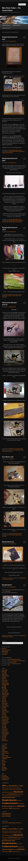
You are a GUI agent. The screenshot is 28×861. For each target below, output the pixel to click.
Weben (18, 808)
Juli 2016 (4, 724)
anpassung (4, 654)
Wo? (9, 665)
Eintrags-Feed (5, 776)
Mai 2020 (4, 687)
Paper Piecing (5, 755)
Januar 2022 (4, 674)
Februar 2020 (5, 690)
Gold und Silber (14, 789)
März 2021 (4, 678)
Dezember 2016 (5, 717)
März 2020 (4, 688)
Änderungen (4, 747)
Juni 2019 (4, 697)
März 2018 (4, 709)
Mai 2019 (4, 699)
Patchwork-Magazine (6, 757)
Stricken (4, 764)
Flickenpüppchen (5, 789)
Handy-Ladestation (9, 792)
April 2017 (4, 714)
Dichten (13, 534)
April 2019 (4, 700)
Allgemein (4, 745)
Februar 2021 (5, 680)
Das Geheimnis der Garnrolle (14, 659)
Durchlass (11, 787)
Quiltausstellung (21, 803)
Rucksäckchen (5, 651)
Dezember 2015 (5, 732)
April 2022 (4, 673)
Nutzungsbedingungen (11, 822)
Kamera (18, 794)
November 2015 (5, 733)
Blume (18, 785)
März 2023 (4, 671)
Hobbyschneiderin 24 (16, 25)
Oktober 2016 (5, 720)
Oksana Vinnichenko (6, 28)
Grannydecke (19, 789)
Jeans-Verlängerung (6, 650)
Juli (5, 794)
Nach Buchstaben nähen (8, 797)
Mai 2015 (4, 737)
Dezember (4, 787)
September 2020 (5, 684)
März (19, 795)
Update (7, 808)
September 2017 (5, 711)
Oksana (3, 591)
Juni (7, 794)
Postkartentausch (19, 220)
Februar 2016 (5, 729)
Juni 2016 (4, 726)
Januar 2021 (4, 681)
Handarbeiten (5, 751)
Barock (7, 785)
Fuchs (10, 789)
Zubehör (4, 770)
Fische (20, 787)
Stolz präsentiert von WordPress (14, 858)
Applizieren (11, 448)
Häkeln (3, 750)
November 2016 (5, 719)
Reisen (3, 763)
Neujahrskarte (7, 585)
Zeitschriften (4, 768)
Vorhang (13, 808)
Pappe (21, 800)
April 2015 (4, 739)
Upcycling (4, 767)
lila (22, 794)
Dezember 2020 (5, 683)
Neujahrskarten (13, 151)
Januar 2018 (4, 710)
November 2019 (5, 694)
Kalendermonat (12, 794)
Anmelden (4, 775)
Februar (17, 787)
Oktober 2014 (5, 740)
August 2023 (4, 670)
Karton (21, 794)
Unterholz (4, 808)
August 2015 (4, 735)
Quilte (3, 760)
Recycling (4, 761)
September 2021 (5, 675)
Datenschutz (18, 822)
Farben (14, 787)
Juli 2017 (4, 713)
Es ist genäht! (5, 652)
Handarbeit (4, 792)
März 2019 (4, 701)
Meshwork (16, 795)
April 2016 (4, 727)
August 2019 (4, 696)
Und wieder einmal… (12, 662)
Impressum (4, 822)
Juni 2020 (4, 686)
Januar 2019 (4, 704)
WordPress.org (5, 779)
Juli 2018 (4, 707)
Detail (21, 785)
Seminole (21, 806)
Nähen (17, 150)
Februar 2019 (5, 703)
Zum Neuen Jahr (7, 457)
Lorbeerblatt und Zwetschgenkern (8, 795)
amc (21, 294)
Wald (16, 808)
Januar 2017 (4, 716)
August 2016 (4, 723)
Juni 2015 (4, 736)
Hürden (3, 794)
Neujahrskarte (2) (8, 542)
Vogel (14, 295)
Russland (10, 295)
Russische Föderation (20, 151)
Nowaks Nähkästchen (6, 25)
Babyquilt (4, 648)
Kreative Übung (12, 150)
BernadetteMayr (13, 785)
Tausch (20, 150)
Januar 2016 (4, 730)
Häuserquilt (18, 791)
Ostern (18, 800)
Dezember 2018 (5, 706)
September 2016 (5, 722)
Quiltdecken (4, 758)
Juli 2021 (4, 677)
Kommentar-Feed (5, 778)
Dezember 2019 (5, 693)
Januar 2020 (4, 691)
